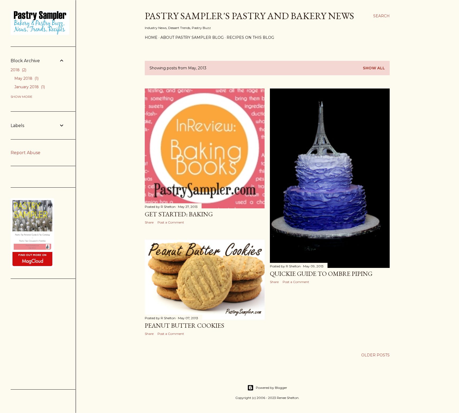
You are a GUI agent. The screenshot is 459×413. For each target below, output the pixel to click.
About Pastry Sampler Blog (192, 37)
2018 (18, 70)
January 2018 (29, 87)
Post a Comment (171, 222)
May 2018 (25, 78)
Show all (374, 68)
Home (151, 37)
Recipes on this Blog (250, 37)
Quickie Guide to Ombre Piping (321, 273)
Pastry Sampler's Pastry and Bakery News (249, 16)
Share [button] (149, 222)
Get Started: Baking (179, 214)
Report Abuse (25, 152)
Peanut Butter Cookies (184, 325)
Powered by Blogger (271, 388)
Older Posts (375, 355)
